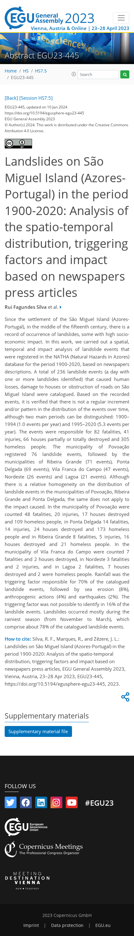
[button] (74, 74)
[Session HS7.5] (36, 98)
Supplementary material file (38, 731)
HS (26, 71)
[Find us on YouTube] (72, 804)
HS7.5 (41, 71)
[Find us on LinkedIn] (41, 804)
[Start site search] (124, 74)
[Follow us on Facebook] (26, 804)
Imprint (31, 925)
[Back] (11, 98)
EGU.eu (103, 925)
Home (11, 71)
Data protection (67, 925)
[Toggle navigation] (121, 18)
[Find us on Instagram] (56, 804)
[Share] (124, 698)
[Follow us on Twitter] (11, 804)
